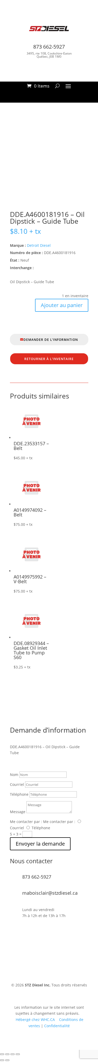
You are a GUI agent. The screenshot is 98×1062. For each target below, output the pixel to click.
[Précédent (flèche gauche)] (2, 1060)
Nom (14, 774)
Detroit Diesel (39, 245)
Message (17, 811)
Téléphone (19, 794)
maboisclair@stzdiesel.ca (50, 893)
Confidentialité (57, 1025)
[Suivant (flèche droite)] (7, 1060)
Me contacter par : (26, 821)
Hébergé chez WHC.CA (36, 1019)
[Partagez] (12, 1054)
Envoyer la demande (40, 843)
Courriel (17, 784)
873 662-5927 (49, 46)
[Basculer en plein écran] (7, 1054)
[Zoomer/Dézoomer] (2, 1054)
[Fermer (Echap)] (18, 1054)
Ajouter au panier (62, 305)
